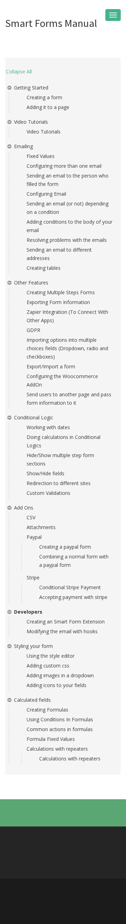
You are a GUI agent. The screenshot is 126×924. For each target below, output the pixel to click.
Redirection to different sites (59, 483)
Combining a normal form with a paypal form (73, 560)
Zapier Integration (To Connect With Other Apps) (67, 316)
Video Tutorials (31, 121)
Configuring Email (46, 193)
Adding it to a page (48, 107)
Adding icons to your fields (56, 685)
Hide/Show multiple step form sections (60, 459)
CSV (31, 517)
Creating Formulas (47, 709)
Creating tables (44, 268)
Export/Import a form (51, 366)
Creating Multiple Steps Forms (61, 292)
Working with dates (48, 427)
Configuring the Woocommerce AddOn (62, 380)
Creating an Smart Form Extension (66, 621)
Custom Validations (48, 493)
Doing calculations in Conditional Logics (63, 441)
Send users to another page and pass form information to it (69, 398)
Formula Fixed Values (51, 739)
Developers (28, 611)
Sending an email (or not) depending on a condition (67, 207)
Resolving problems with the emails (67, 240)
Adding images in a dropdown (60, 675)
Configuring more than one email (64, 166)
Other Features (31, 282)
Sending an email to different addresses (59, 253)
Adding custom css (48, 665)
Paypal (34, 537)
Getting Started (31, 87)
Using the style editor (51, 655)
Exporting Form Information (58, 302)
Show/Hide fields (45, 473)
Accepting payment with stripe (73, 597)
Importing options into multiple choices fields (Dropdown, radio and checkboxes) (67, 348)
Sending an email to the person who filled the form (67, 179)
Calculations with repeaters (57, 748)
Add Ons (23, 507)
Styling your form (33, 646)
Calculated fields (32, 699)
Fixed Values (41, 156)
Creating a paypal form (65, 546)
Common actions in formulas (60, 729)
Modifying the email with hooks (62, 631)
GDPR (33, 330)
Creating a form (44, 97)
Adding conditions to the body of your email (69, 225)
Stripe (33, 577)
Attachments (41, 527)
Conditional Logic (33, 417)
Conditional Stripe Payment (70, 587)
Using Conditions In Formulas (60, 719)
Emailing (23, 146)
